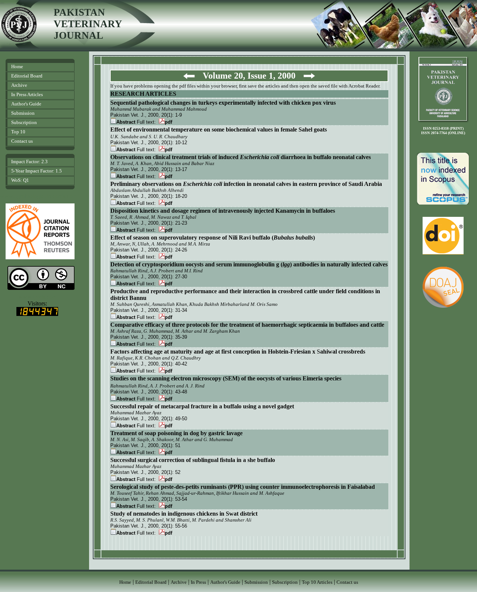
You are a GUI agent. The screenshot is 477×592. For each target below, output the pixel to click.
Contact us (22, 141)
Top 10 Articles (317, 582)
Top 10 (18, 131)
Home (17, 66)
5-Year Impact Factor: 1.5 (36, 171)
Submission (23, 113)
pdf (168, 122)
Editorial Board (26, 76)
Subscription (24, 122)
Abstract (125, 122)
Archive (19, 85)
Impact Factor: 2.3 (29, 161)
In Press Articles (27, 94)
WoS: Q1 (20, 180)
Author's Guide (26, 104)
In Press (198, 582)
